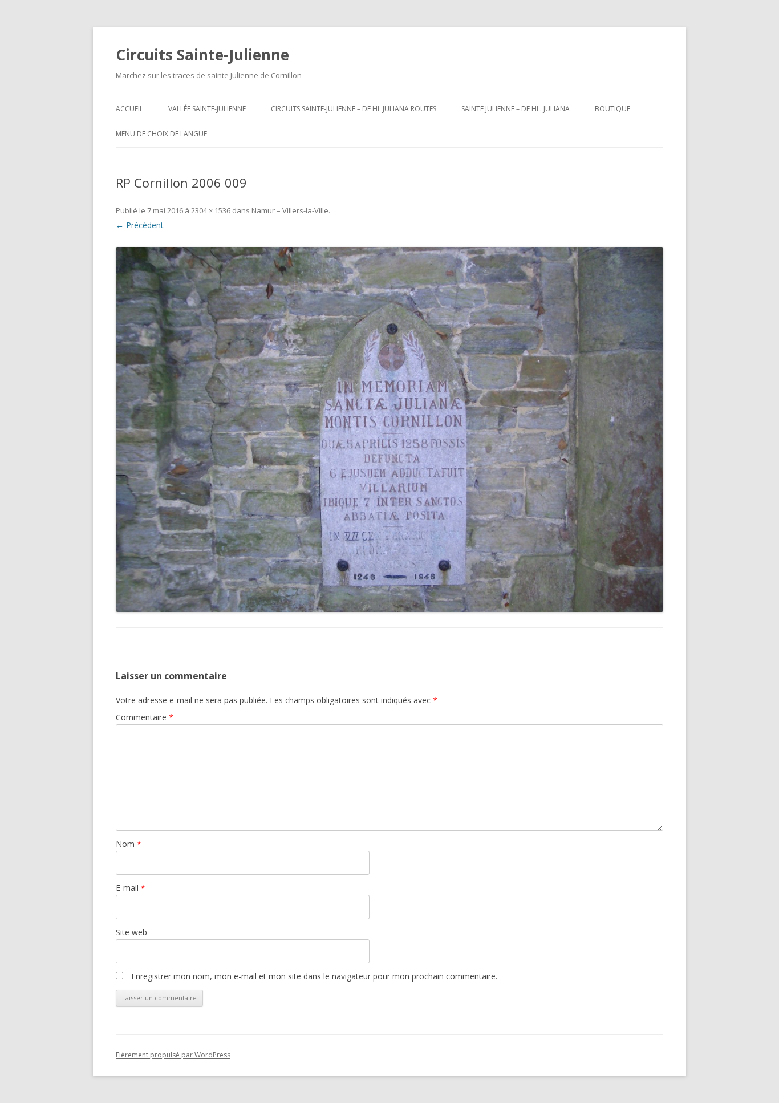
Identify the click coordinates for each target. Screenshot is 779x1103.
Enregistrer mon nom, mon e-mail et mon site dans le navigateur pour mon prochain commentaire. (314, 976)
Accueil (129, 108)
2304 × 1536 (210, 210)
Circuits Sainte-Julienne (202, 54)
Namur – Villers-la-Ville (289, 210)
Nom (128, 843)
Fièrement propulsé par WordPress (173, 1055)
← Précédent (140, 225)
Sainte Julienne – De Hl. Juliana (515, 108)
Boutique (612, 108)
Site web (131, 932)
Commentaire (144, 717)
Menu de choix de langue (161, 134)
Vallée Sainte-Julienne (207, 108)
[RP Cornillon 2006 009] (389, 429)
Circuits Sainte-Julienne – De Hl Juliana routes (353, 108)
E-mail (130, 887)
